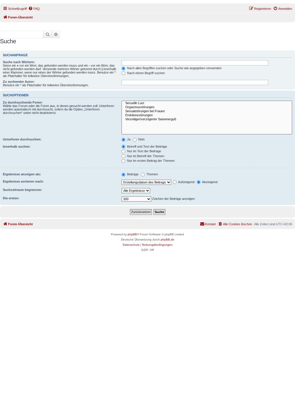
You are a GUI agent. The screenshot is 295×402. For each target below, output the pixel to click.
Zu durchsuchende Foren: (23, 102)
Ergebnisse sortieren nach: (23, 181)
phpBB (132, 234)
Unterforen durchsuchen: (22, 139)
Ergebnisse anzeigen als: (22, 174)
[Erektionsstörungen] (207, 115)
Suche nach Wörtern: (19, 62)
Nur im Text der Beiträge (143, 151)
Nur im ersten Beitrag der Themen (150, 160)
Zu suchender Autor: (19, 81)
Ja (128, 139)
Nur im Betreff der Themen (145, 156)
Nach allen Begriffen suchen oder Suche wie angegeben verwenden (174, 68)
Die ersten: (11, 198)
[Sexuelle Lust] (207, 103)
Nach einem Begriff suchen (145, 73)
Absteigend (209, 182)
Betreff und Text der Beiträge (146, 146)
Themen (151, 174)
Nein (141, 139)
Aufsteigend (185, 182)
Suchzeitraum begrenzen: (22, 189)
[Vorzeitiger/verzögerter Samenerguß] (207, 119)
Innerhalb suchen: (17, 146)
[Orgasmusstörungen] (207, 107)
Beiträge (132, 174)
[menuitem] (34, 8)
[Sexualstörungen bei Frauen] (207, 111)
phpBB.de (167, 239)
